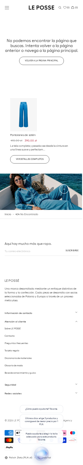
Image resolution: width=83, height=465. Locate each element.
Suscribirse (68, 254)
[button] (7, 8)
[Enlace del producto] (40, 135)
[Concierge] (40, 454)
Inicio (8, 217)
